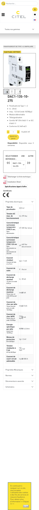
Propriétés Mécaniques (14, 370)
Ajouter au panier (13, 137)
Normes (9, 375)
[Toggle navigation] (3, 14)
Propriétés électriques (14, 202)
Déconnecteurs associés (15, 381)
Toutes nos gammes (12, 29)
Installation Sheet (14, 182)
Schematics (10, 387)
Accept (25, 506)
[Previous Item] (9, 162)
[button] (35, 9)
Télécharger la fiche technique (18, 176)
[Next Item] (28, 162)
